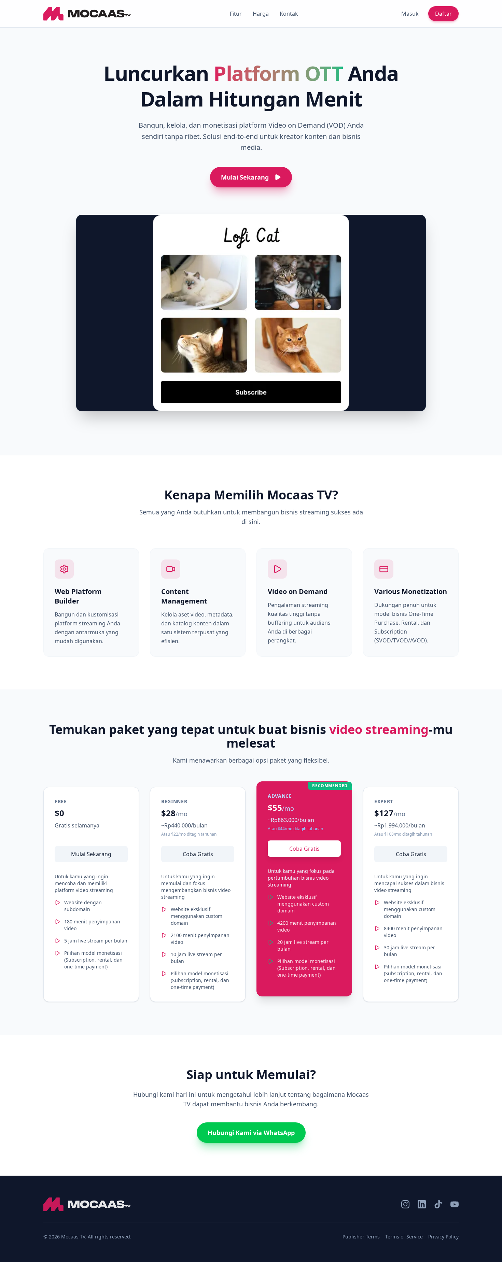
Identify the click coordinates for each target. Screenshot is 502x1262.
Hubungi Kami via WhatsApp (251, 1133)
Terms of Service (404, 1236)
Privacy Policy (443, 1236)
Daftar (443, 13)
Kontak (289, 13)
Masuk (410, 13)
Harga (261, 13)
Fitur (236, 13)
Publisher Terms (361, 1236)
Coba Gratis (198, 854)
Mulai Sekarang (91, 854)
